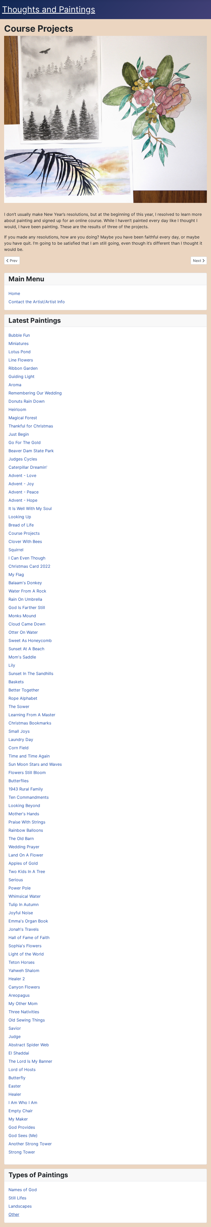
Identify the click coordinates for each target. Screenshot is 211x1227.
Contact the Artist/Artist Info (36, 301)
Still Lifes (17, 1197)
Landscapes (20, 1206)
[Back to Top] (202, 1217)
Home (14, 293)
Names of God (22, 1189)
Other (13, 1214)
